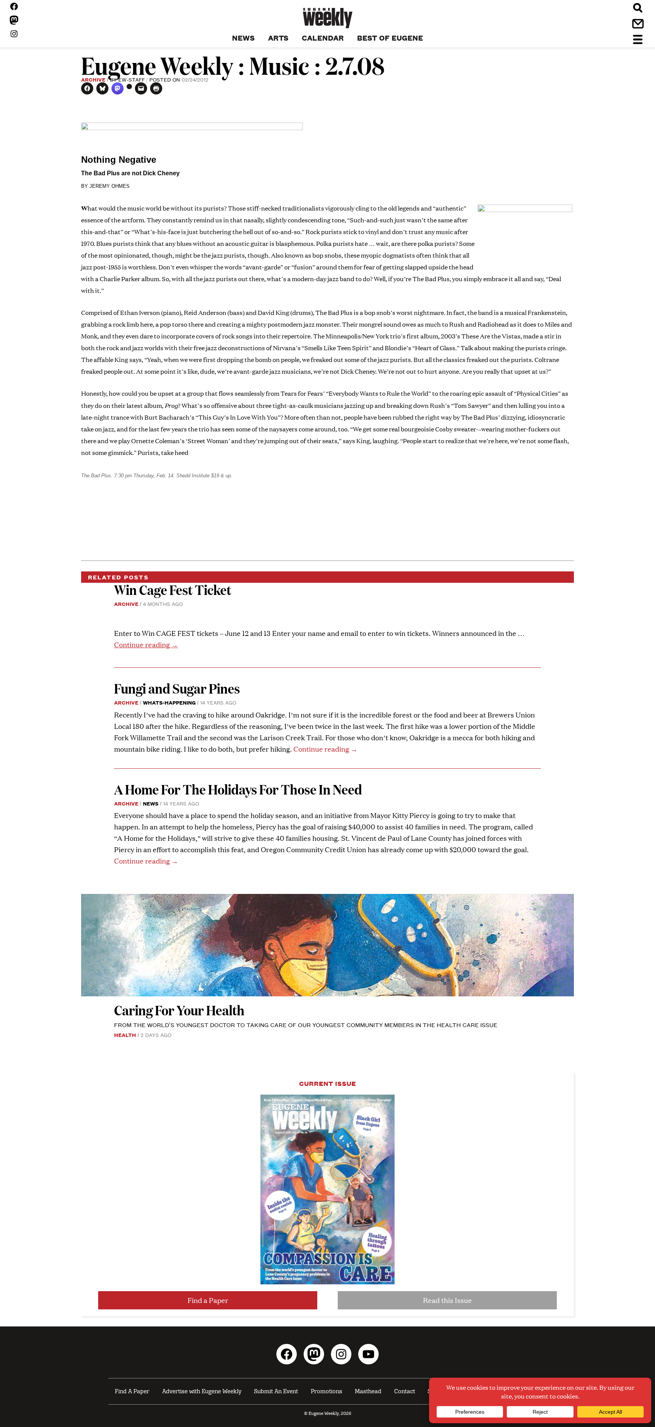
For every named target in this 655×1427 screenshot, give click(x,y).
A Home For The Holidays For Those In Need (238, 789)
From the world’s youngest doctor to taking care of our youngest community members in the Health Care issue (305, 1025)
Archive (93, 79)
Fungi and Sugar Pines (177, 688)
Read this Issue (447, 1300)
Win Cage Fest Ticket (172, 589)
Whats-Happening (169, 702)
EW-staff (131, 79)
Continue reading (146, 644)
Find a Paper (208, 1300)
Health (125, 1034)
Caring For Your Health (179, 1010)
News (150, 803)
